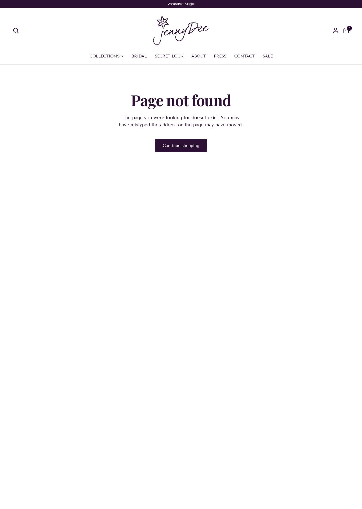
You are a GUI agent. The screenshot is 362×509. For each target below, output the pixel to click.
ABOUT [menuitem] (198, 56)
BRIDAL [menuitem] (139, 56)
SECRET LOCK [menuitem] (169, 56)
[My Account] (335, 30)
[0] (345, 30)
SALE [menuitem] (268, 56)
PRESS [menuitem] (220, 56)
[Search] (17, 30)
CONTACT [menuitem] (244, 56)
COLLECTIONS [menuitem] (105, 56)
